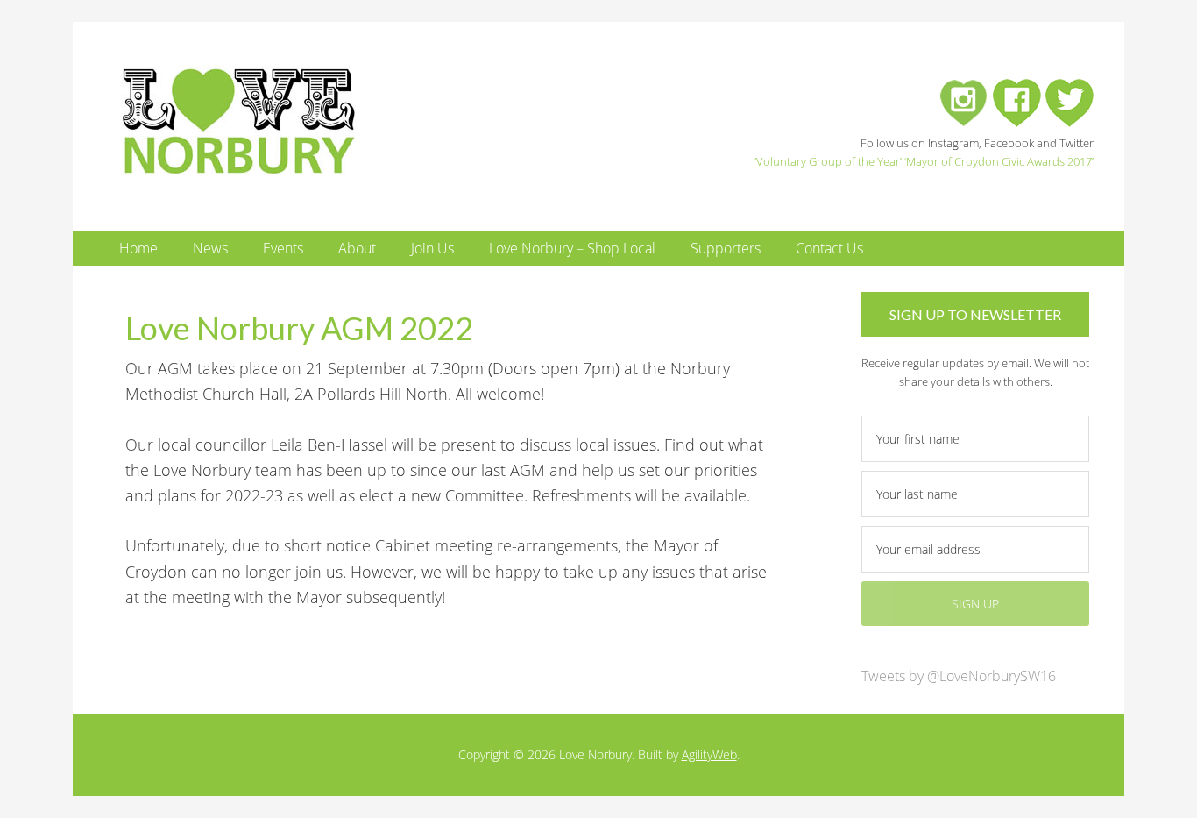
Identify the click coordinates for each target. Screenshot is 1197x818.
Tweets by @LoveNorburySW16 (958, 676)
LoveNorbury (278, 120)
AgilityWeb (709, 754)
